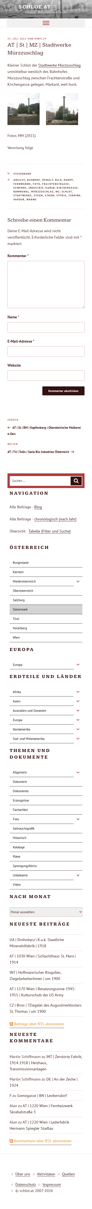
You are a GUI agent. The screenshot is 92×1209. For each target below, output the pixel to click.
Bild (58, 179)
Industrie (36, 187)
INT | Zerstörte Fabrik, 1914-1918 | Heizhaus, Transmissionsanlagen (46, 1062)
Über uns (22, 1174)
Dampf (68, 179)
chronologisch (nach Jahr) (55, 519)
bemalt (47, 179)
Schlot (67, 191)
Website (14, 365)
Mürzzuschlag (42, 191)
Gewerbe (20, 187)
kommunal (21, 191)
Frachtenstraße (55, 183)
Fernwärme (22, 183)
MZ (58, 191)
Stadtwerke (22, 195)
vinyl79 (40, 38)
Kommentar (18, 255)
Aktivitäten (46, 1174)
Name (13, 317)
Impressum (52, 1184)
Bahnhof (33, 179)
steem (38, 195)
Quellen (68, 1174)
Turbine (74, 195)
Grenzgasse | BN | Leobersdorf (42, 1095)
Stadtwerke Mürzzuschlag (59, 65)
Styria (61, 195)
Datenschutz (25, 1184)
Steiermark (22, 173)
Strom (50, 195)
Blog (38, 506)
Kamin (50, 187)
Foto (36, 183)
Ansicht (19, 179)
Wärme (32, 199)
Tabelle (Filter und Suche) (49, 531)
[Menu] (46, 23)
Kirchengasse (67, 187)
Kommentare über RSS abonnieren (42, 1140)
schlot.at (46, 7)
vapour (19, 199)
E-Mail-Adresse (20, 341)
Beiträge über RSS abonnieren (39, 1023)
